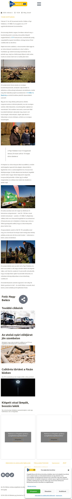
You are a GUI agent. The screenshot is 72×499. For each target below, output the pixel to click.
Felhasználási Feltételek (41, 463)
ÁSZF (64, 463)
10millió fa (4, 17)
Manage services (32, 486)
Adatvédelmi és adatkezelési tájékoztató (45, 495)
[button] (68, 470)
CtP (8, 17)
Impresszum (59, 495)
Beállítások (62, 491)
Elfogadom (33, 491)
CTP (12, 37)
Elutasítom (48, 491)
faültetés (12, 17)
